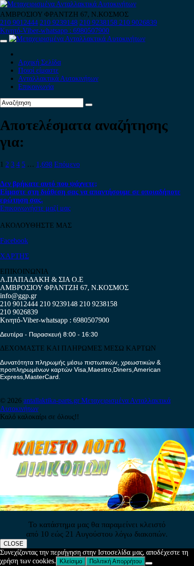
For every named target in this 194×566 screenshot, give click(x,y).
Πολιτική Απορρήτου (115, 561)
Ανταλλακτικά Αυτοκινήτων (58, 78)
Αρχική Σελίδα (39, 62)
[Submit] (88, 104)
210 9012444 (19, 22)
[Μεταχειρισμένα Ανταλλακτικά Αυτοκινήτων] (97, 508)
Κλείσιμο (71, 561)
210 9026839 (138, 22)
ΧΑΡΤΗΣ (14, 256)
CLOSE (13, 543)
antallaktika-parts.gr (52, 400)
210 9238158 (99, 22)
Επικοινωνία (36, 86)
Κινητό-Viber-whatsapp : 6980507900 (54, 30)
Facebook (14, 240)
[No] (148, 563)
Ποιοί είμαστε (38, 70)
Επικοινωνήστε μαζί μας (35, 208)
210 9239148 (59, 22)
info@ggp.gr (18, 295)
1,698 (44, 164)
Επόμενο (67, 164)
